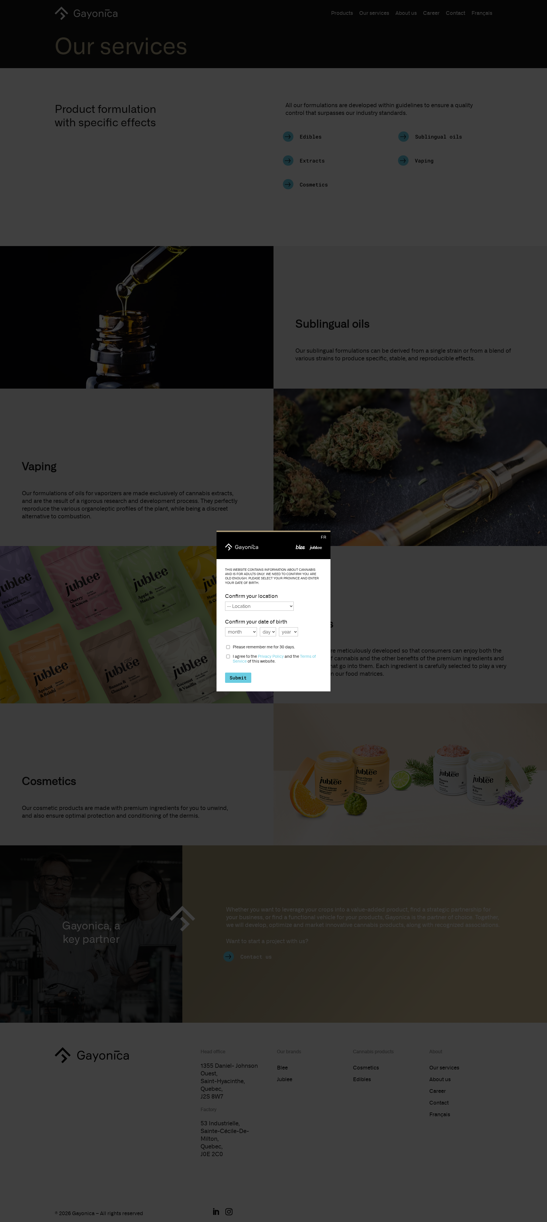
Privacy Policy (271, 656)
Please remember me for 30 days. (264, 647)
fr (323, 537)
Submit (238, 678)
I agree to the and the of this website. (274, 659)
